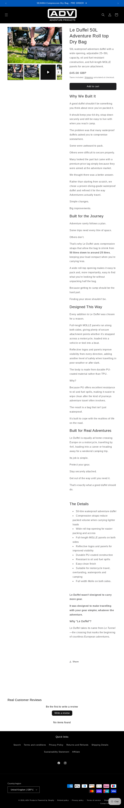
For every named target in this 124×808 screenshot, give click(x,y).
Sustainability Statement (56, 752)
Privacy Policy (56, 745)
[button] (6, 15)
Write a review (62, 713)
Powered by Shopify (46, 800)
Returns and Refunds (77, 745)
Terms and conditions (35, 745)
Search (17, 745)
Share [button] (76, 661)
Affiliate (76, 752)
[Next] (57, 45)
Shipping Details (99, 745)
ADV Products (31, 800)
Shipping (89, 77)
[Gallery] (35, 54)
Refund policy (63, 800)
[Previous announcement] (6, 3)
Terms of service (94, 800)
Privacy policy (78, 800)
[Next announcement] (118, 3)
